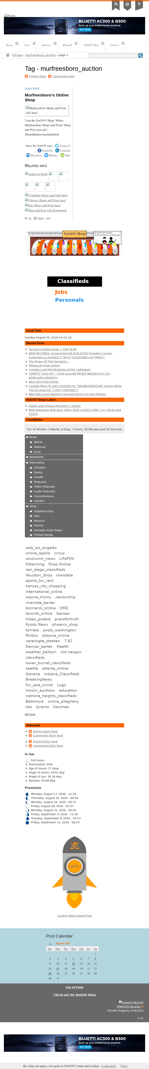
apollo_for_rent (40, 580)
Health (38, 477)
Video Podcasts (44, 486)
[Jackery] (64, 180)
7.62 (68, 641)
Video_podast (38, 619)
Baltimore (35, 701)
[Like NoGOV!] (131, 1002)
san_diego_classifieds (45, 569)
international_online (44, 591)
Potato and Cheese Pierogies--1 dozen (55, 405)
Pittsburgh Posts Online (44, 365)
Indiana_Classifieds (61, 674)
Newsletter (36, 457)
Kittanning (35, 564)
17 (57, 969)
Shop (40, 218)
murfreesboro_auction (40, 55)
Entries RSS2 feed (45, 741)
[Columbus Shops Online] (46, 195)
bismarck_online (41, 608)
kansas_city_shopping (46, 586)
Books (38, 472)
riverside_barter (40, 602)
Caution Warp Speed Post (74, 915)
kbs (29, 707)
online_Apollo (38, 553)
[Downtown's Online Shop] (46, 210)
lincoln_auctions (40, 690)
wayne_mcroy (38, 597)
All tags (17, 55)
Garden (39, 500)
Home (8, 54)
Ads (48, 218)
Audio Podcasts (44, 491)
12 (73, 964)
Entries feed (37, 76)
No (30, 218)
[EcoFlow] (30, 190)
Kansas (63, 613)
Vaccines (61, 707)
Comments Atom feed (48, 735)
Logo (61, 685)
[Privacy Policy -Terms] (139, 10)
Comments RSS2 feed (48, 745)
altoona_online (55, 635)
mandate (64, 575)
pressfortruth (67, 619)
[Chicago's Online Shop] (45, 200)
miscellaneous (44, 496)
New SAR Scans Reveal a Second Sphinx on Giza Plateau (67, 394)
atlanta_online (55, 668)
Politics (32, 635)
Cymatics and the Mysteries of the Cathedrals (60, 369)
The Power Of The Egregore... (49, 361)
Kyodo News (37, 624)
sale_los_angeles (41, 548)
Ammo (38, 525)
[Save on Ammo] (36, 174)
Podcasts (40, 481)
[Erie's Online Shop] (43, 205)
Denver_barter (39, 646)
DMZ (64, 608)
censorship (65, 597)
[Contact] (127, 10)
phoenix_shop (65, 624)
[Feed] (116, 10)
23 (50, 973)
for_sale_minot (39, 685)
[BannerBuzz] (40, 190)
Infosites (40, 467)
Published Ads (43, 511)
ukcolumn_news (40, 558)
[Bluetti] (53, 180)
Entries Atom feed (45, 731)
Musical (39, 520)
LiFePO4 (66, 558)
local (37, 451)
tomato (32, 630)
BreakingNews (39, 679)
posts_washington (59, 630)
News (33, 437)
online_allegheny (63, 701)
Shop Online (59, 564)
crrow (59, 553)
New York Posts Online (44, 381)
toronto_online (39, 613)
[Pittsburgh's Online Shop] (50, 190)
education (68, 690)
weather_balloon (41, 652)
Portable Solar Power (48, 530)
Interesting (36, 462)
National (40, 446)
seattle (32, 668)
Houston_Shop (39, 575)
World (38, 442)
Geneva (33, 674)
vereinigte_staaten (43, 641)
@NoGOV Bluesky (129, 1006)
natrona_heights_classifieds (51, 696)
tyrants (42, 707)
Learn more (109, 1066)
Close (123, 1066)
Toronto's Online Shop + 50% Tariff (52, 349)
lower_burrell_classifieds (48, 663)
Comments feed (63, 76)
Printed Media (43, 534)
